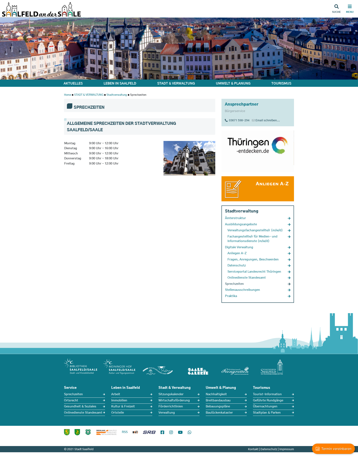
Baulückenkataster (219, 412)
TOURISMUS (281, 83)
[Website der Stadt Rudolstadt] (77, 432)
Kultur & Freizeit (123, 406)
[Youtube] (180, 433)
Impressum (286, 449)
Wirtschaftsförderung (174, 400)
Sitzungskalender (171, 394)
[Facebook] (162, 433)
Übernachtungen (265, 406)
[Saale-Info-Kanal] (135, 433)
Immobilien (119, 400)
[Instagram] (171, 433)
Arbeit (115, 394)
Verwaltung (166, 412)
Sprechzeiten (73, 394)
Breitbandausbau (218, 400)
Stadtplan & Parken (267, 412)
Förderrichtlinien (170, 406)
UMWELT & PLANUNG (233, 83)
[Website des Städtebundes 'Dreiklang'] (106, 432)
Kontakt (253, 449)
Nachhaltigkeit (216, 394)
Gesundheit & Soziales (80, 406)
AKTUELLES (73, 83)
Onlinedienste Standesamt (83, 412)
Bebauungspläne (218, 406)
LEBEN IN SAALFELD (120, 83)
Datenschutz (268, 449)
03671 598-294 (238, 120)
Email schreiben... (267, 120)
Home (67, 95)
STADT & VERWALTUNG (176, 83)
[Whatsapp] (189, 433)
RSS (125, 432)
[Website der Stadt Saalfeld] (88, 432)
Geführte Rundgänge (268, 400)
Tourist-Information (267, 394)
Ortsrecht (71, 400)
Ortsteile (117, 412)
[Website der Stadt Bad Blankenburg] (67, 432)
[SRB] (149, 433)
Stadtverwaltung (116, 95)
